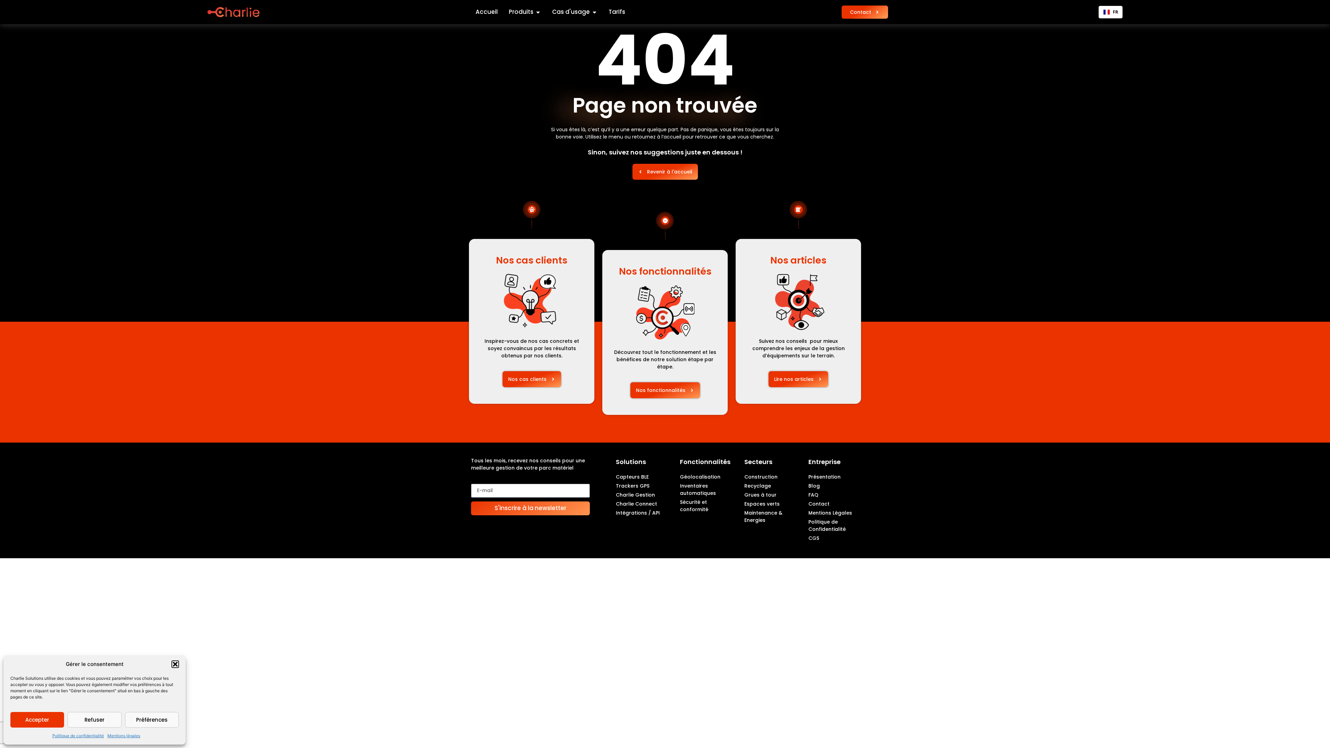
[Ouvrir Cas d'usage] (594, 12)
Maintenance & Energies (763, 516)
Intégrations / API (638, 512)
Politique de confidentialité (78, 735)
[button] (175, 664)
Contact (819, 503)
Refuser (95, 719)
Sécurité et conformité (694, 506)
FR (1115, 12)
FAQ (813, 494)
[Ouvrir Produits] (538, 12)
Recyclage (757, 485)
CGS (813, 538)
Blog (814, 485)
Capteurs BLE (632, 476)
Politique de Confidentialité (827, 525)
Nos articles (798, 260)
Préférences (152, 719)
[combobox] (1111, 12)
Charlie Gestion (635, 494)
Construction (761, 476)
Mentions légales (123, 735)
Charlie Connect (636, 503)
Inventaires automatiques (698, 489)
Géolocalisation (700, 476)
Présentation (824, 476)
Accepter (37, 719)
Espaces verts (762, 503)
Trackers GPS (632, 485)
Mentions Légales (830, 512)
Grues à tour (760, 494)
